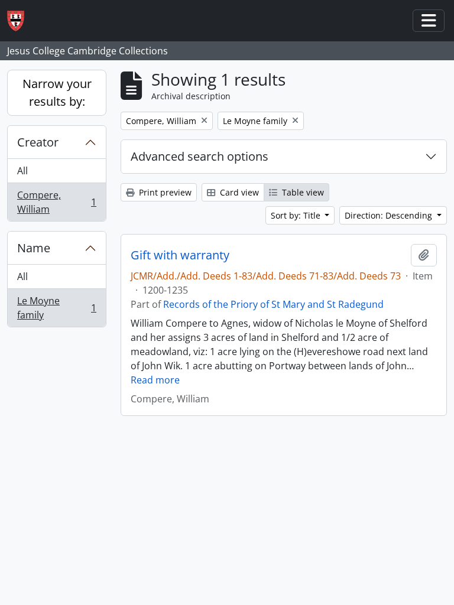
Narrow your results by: (57, 92)
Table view (302, 192)
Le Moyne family (56, 307)
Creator (38, 142)
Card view (238, 192)
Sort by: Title (297, 215)
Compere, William (56, 202)
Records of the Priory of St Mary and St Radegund (273, 304)
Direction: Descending (389, 215)
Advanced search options (199, 156)
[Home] (20, 21)
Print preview (164, 192)
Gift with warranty (180, 255)
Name (33, 248)
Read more (155, 379)
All (22, 170)
